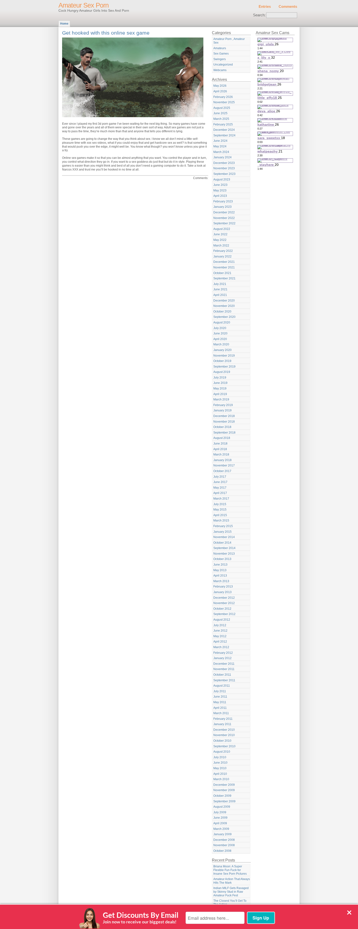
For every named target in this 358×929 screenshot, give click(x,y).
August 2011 (221, 685)
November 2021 (224, 267)
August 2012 (221, 619)
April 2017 (220, 493)
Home (64, 23)
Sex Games (221, 53)
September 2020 (224, 317)
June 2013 (220, 564)
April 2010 (220, 774)
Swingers (219, 59)
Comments (288, 7)
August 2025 (221, 108)
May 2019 (219, 388)
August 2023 (221, 179)
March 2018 (221, 454)
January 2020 (222, 350)
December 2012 (224, 597)
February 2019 (223, 405)
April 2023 (220, 196)
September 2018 (224, 432)
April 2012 (220, 641)
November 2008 (224, 845)
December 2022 (224, 212)
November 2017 (224, 465)
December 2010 (224, 729)
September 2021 (224, 278)
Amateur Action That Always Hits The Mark (231, 880)
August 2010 (221, 751)
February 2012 (223, 652)
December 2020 (224, 300)
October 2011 (222, 674)
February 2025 (223, 124)
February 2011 (223, 718)
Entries (265, 7)
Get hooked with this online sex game (106, 33)
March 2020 (221, 344)
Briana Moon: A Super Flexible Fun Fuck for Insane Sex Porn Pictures (230, 870)
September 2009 (224, 801)
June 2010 (220, 762)
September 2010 (224, 746)
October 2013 (222, 559)
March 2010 (221, 779)
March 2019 (221, 399)
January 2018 (222, 460)
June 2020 (220, 333)
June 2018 (220, 443)
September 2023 (224, 174)
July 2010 (219, 757)
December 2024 (224, 130)
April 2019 (220, 394)
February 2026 (223, 97)
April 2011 (220, 708)
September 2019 (224, 366)
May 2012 (219, 636)
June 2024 (220, 140)
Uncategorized (223, 64)
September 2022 (224, 223)
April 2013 (220, 575)
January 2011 (222, 724)
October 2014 (222, 542)
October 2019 (222, 361)
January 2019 (222, 410)
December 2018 (224, 416)
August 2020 (221, 322)
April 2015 (220, 515)
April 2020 (220, 339)
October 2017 (222, 471)
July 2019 (219, 377)
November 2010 (224, 735)
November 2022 (224, 218)
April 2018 (220, 449)
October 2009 (222, 795)
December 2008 (224, 840)
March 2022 (221, 245)
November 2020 (224, 306)
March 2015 (221, 520)
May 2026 (219, 85)
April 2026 (220, 91)
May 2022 (219, 240)
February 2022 (223, 251)
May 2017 (219, 487)
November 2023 (224, 168)
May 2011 (219, 702)
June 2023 (220, 185)
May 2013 (219, 570)
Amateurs (219, 48)
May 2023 (219, 190)
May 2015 (219, 509)
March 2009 (221, 829)
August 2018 (221, 438)
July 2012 (219, 625)
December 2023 (224, 163)
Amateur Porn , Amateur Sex (229, 40)
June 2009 (220, 817)
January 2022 (222, 256)
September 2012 (224, 614)
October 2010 (222, 740)
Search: (259, 15)
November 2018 (224, 421)
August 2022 (221, 229)
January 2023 (222, 207)
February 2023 (223, 201)
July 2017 (219, 476)
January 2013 (222, 592)
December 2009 (224, 785)
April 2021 (220, 295)
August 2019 (221, 372)
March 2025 (221, 119)
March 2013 (221, 581)
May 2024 (219, 146)
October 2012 (222, 608)
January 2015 (222, 531)
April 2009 (220, 823)
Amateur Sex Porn (83, 5)
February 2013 (223, 586)
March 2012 (221, 647)
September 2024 (224, 135)
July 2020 (219, 328)
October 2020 (222, 311)
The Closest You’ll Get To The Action (229, 902)
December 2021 (224, 262)
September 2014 (224, 548)
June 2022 (220, 234)
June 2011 (220, 696)
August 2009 (221, 806)
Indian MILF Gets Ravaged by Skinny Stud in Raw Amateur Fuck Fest (231, 891)
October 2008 (222, 851)
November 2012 (224, 603)
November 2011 (224, 669)
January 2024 (222, 157)
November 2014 (224, 537)
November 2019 (224, 355)
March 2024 (221, 152)
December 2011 (224, 663)
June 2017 (220, 482)
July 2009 (219, 812)
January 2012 (222, 658)
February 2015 (223, 526)
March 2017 (221, 498)
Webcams (219, 70)
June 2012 (220, 630)
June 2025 (220, 113)
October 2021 (222, 273)
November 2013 (224, 553)
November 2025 (224, 102)
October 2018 (222, 427)
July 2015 (219, 504)
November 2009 (224, 790)
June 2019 (220, 383)
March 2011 (221, 713)
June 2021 (220, 289)
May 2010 (219, 768)
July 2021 (219, 284)
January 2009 (222, 834)
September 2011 (224, 680)
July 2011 (219, 691)
